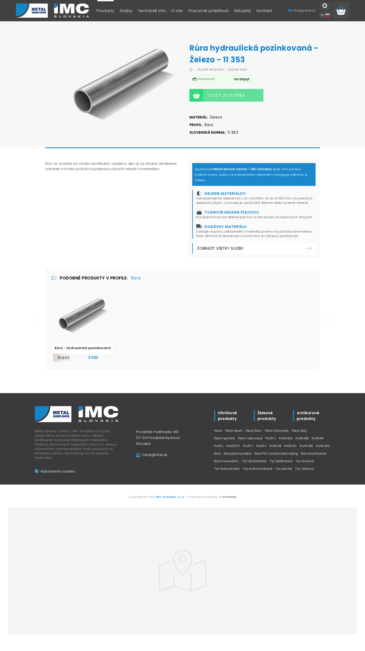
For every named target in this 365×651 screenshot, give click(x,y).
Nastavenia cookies (58, 471)
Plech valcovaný (250, 438)
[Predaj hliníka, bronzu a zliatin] (53, 10)
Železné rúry (237, 70)
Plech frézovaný (277, 431)
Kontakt (264, 10)
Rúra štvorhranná (313, 453)
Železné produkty (210, 70)
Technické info (152, 10)
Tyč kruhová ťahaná (257, 469)
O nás (177, 10)
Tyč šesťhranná (281, 461)
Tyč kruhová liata (227, 469)
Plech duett (233, 431)
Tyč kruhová (305, 461)
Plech (218, 431)
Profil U (261, 446)
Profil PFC (233, 446)
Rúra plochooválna (237, 453)
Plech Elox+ (254, 431)
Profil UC (290, 446)
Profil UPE (306, 446)
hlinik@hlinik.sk (154, 454)
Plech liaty (299, 431)
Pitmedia (230, 497)
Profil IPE (318, 438)
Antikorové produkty (308, 415)
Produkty (105, 10)
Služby (126, 10)
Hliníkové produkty (227, 415)
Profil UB (275, 446)
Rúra (217, 453)
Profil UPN (323, 446)
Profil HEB (302, 438)
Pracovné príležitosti (208, 10)
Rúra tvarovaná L (226, 461)
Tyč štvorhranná (254, 461)
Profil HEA (285, 438)
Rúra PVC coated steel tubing (276, 453)
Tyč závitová (304, 469)
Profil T (248, 446)
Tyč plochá (283, 469)
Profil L (218, 446)
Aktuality (242, 10)
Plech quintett (224, 438)
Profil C (271, 438)
